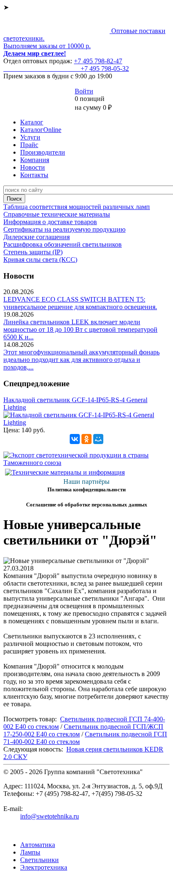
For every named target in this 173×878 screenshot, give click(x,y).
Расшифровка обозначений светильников (62, 244)
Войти (84, 91)
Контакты (34, 174)
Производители (42, 152)
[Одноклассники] (86, 439)
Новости (32, 167)
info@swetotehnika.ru (49, 816)
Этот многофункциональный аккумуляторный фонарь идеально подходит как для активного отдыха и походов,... (81, 360)
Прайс (29, 144)
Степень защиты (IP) (33, 252)
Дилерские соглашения (36, 236)
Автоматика (37, 844)
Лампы (30, 852)
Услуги (30, 137)
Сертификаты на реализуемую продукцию (64, 229)
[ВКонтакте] (75, 439)
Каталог (31, 122)
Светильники (39, 859)
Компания (34, 159)
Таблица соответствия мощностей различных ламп (76, 206)
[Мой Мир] (98, 439)
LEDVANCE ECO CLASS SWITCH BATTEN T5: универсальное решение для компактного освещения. (80, 303)
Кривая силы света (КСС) (40, 259)
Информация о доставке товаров (50, 221)
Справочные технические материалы (56, 214)
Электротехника (43, 867)
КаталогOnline (40, 129)
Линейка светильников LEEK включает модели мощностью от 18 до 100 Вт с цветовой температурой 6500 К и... (80, 329)
